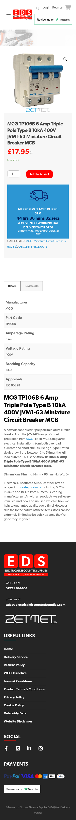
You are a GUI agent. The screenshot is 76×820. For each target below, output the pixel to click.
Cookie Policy (14, 705)
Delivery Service (16, 657)
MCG (29, 241)
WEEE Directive (15, 673)
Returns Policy (14, 665)
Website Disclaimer (18, 721)
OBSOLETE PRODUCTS (32, 246)
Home (8, 649)
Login (46, 7)
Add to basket (39, 174)
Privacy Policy (14, 697)
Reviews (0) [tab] (32, 286)
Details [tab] (12, 286)
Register (57, 7)
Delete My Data (15, 713)
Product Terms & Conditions (24, 689)
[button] (65, 59)
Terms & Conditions (18, 681)
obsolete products (28, 487)
